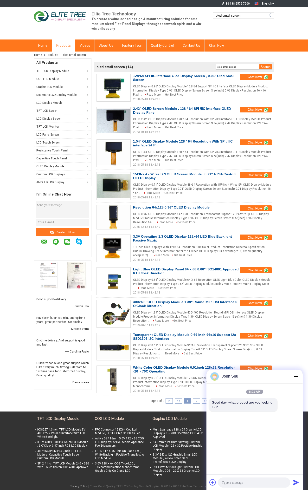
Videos (85, 45)
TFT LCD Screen (47, 110)
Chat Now (216, 45)
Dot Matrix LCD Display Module (56, 95)
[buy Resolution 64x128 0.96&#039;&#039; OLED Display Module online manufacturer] (113, 217)
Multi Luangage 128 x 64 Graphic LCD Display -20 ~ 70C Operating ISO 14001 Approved (178, 433)
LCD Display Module (49, 103)
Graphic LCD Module (49, 87)
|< (169, 401)
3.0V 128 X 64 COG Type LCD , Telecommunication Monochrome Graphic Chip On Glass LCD (117, 467)
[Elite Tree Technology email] (46, 242)
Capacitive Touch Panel (51, 158)
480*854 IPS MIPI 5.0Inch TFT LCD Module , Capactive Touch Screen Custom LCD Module (60, 454)
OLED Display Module (50, 166)
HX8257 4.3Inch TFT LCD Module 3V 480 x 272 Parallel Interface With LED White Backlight (61, 433)
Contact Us (191, 45)
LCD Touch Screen (48, 142)
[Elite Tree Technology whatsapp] (58, 242)
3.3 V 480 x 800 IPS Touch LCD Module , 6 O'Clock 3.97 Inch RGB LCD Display (62, 443)
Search (271, 16)
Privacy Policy (79, 486)
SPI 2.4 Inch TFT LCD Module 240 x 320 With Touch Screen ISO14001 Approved (63, 465)
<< (178, 401)
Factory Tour (132, 45)
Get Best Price (174, 94)
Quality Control (162, 45)
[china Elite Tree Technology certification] (48, 275)
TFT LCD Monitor (47, 126)
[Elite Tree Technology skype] (81, 242)
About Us (106, 45)
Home (42, 45)
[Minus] (296, 376)
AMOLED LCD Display (50, 182)
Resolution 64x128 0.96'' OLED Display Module (171, 207)
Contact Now (65, 232)
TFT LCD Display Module (52, 71)
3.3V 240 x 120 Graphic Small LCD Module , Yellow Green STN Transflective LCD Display (175, 458)
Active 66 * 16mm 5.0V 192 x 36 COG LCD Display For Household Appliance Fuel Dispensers (119, 442)
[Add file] (212, 482)
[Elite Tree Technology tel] (43, 249)
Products (63, 45)
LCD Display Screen (48, 118)
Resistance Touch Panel (52, 150)
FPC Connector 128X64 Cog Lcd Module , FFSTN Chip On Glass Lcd (117, 431)
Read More (153, 94)
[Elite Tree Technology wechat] (69, 242)
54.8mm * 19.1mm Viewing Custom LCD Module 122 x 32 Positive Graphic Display (177, 445)
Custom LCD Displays (50, 174)
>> (205, 401)
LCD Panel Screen (47, 134)
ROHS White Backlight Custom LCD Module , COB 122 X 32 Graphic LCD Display (176, 470)
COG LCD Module (47, 79)
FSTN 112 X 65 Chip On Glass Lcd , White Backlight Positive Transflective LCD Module (119, 454)
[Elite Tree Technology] (60, 15)
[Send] (296, 482)
